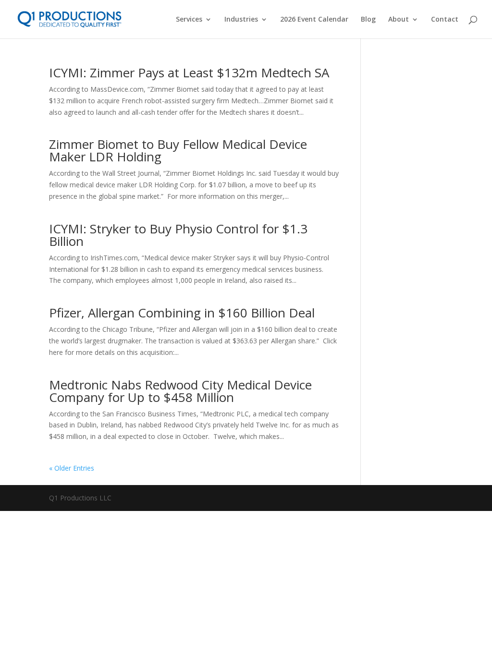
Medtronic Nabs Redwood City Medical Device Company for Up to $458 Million (180, 391)
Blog (368, 20)
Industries (241, 20)
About (398, 20)
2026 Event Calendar (314, 20)
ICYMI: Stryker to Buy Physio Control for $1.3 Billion (178, 235)
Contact (444, 20)
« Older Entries (71, 468)
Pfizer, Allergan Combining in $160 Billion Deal (182, 312)
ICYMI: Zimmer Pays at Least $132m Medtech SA (189, 72)
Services (189, 20)
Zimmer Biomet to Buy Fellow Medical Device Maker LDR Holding (178, 150)
